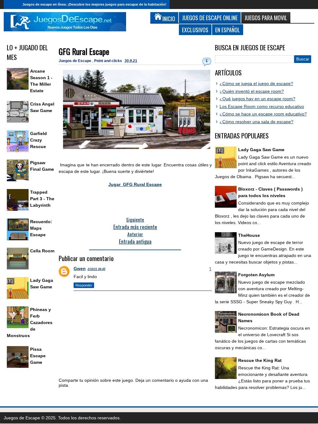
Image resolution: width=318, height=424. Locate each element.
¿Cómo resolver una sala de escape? (256, 121)
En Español (227, 29)
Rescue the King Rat (260, 360)
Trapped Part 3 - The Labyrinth (42, 199)
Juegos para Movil (265, 17)
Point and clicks (108, 61)
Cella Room (42, 250)
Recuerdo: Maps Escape (41, 228)
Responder (83, 285)
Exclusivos (195, 29)
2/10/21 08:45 (96, 269)
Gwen (80, 268)
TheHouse (249, 235)
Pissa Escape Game (38, 356)
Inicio (11, 4)
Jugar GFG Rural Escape (135, 184)
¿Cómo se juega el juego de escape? (256, 83)
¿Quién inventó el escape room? (252, 91)
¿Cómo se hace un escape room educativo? (263, 113)
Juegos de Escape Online (210, 17)
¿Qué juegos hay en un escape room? (257, 98)
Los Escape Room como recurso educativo (262, 106)
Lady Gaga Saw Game (261, 149)
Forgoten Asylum (256, 274)
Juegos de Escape (75, 61)
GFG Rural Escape (84, 51)
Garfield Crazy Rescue (38, 140)
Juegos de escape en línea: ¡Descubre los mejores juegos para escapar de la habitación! (94, 4)
